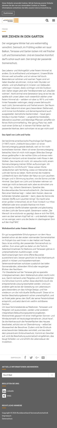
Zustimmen (8, 13)
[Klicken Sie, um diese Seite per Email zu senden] (43, 357)
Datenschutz (7, 419)
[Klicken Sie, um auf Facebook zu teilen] (25, 357)
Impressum (6, 416)
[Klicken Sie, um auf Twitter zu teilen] (31, 357)
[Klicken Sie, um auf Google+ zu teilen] (37, 357)
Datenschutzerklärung (42, 8)
